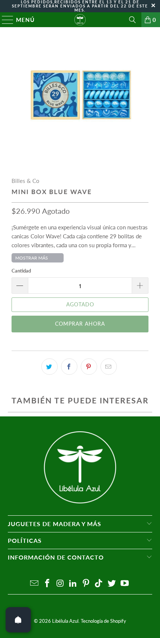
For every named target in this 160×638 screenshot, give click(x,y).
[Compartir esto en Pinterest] (89, 366)
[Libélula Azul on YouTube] (125, 583)
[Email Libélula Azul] (34, 583)
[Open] (18, 619)
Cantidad (21, 271)
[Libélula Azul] (80, 19)
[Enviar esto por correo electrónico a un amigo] (108, 366)
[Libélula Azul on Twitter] (112, 583)
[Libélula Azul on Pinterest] (86, 583)
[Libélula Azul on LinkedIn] (73, 583)
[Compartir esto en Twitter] (49, 366)
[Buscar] (132, 19)
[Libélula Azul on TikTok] (99, 583)
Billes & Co (25, 180)
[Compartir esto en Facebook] (69, 366)
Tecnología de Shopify (103, 621)
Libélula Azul (65, 621)
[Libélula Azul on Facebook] (47, 583)
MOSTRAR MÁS (31, 258)
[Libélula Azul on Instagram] (60, 583)
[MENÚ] (4, 19)
